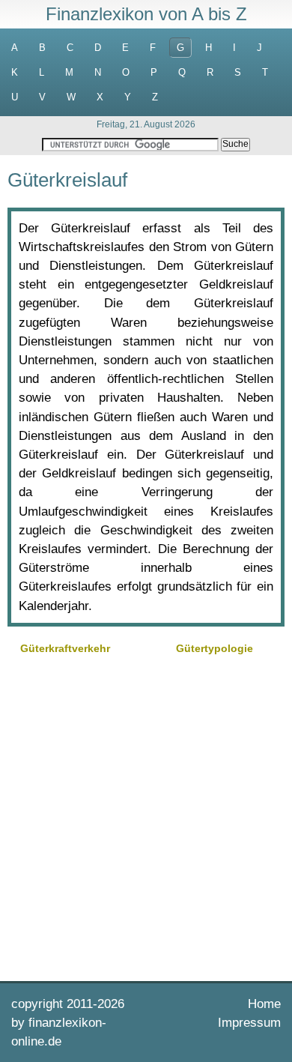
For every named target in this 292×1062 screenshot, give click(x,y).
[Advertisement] (146, 816)
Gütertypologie (214, 648)
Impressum (249, 1023)
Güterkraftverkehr (65, 648)
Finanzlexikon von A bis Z (146, 14)
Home (264, 1004)
